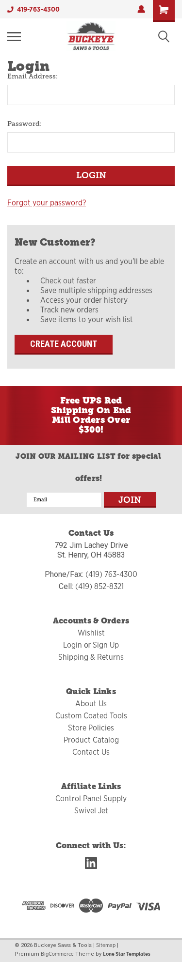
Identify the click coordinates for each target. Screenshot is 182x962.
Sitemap (106, 945)
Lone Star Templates (126, 953)
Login (72, 645)
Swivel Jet (91, 811)
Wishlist (91, 633)
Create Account (63, 344)
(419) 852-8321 (99, 586)
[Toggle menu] (14, 36)
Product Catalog (91, 740)
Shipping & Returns (91, 657)
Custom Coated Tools (91, 716)
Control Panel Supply (91, 799)
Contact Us (91, 752)
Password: (24, 123)
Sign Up (106, 645)
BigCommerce (57, 953)
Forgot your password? (46, 203)
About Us (91, 704)
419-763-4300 (38, 9)
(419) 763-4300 (111, 574)
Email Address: (32, 76)
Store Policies (91, 728)
